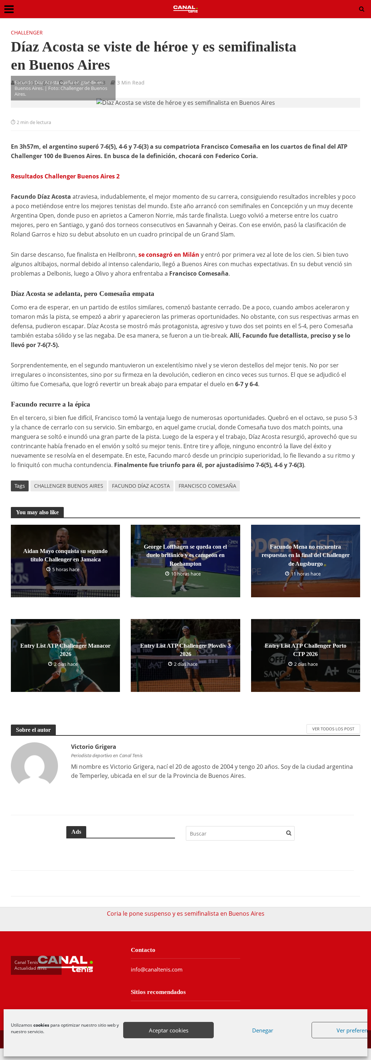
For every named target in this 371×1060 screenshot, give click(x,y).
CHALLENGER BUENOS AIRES (68, 485)
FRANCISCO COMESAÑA (207, 485)
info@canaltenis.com (157, 969)
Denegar (262, 1030)
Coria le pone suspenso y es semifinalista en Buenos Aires (185, 913)
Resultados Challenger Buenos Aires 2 (65, 176)
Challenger (27, 32)
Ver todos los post (333, 728)
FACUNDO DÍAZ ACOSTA (141, 485)
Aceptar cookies (168, 1030)
